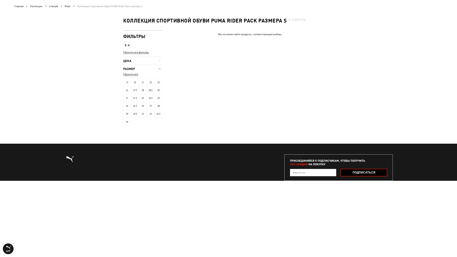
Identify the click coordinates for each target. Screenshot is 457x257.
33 (158, 98)
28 (143, 90)
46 (127, 121)
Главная (19, 6)
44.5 (158, 114)
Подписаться (364, 172)
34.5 (135, 106)
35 (143, 106)
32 (143, 98)
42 (143, 114)
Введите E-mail (299, 173)
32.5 (150, 98)
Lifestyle (53, 6)
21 (143, 82)
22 (151, 82)
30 (158, 90)
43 (151, 114)
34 (127, 106)
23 (158, 82)
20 (135, 82)
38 (158, 106)
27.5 (135, 90)
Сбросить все (130, 74)
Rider (68, 6)
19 (127, 82)
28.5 (150, 90)
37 (151, 106)
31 (127, 98)
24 (127, 90)
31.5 (135, 98)
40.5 (135, 114)
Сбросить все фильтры (136, 52)
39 (127, 114)
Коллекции (36, 6)
